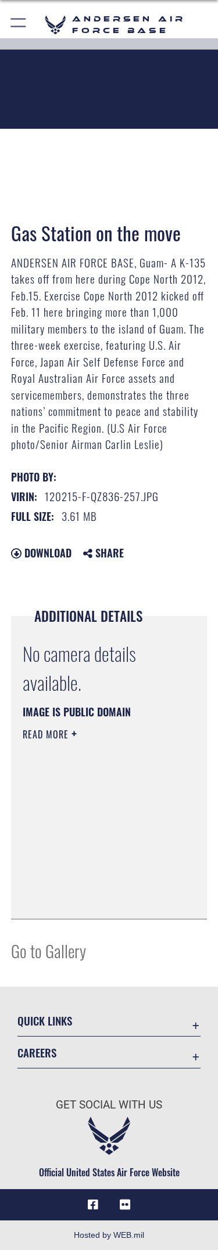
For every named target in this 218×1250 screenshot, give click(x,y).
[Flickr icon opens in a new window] (125, 1204)
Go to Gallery (48, 950)
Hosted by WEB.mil (109, 1235)
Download (47, 552)
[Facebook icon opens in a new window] (93, 1204)
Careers (36, 1052)
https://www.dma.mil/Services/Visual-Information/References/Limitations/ (93, 881)
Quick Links (44, 1020)
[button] (19, 24)
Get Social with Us (109, 1104)
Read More (47, 734)
